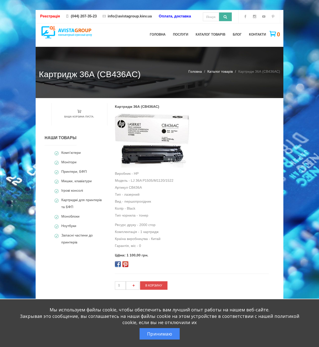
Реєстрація (50, 16)
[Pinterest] (273, 17)
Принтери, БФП (74, 172)
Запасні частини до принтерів (77, 238)
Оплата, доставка (175, 16)
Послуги (180, 34)
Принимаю (159, 334)
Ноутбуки (68, 226)
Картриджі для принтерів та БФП (81, 203)
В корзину (153, 285)
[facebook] (245, 17)
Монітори (69, 162)
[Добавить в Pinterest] (125, 264)
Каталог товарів (210, 34)
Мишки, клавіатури (76, 181)
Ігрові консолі (72, 190)
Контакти (257, 34)
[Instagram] (254, 17)
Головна (157, 34)
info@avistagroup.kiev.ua (130, 16)
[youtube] (264, 17)
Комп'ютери (71, 153)
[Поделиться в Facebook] (118, 264)
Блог (237, 34)
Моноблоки (70, 216)
